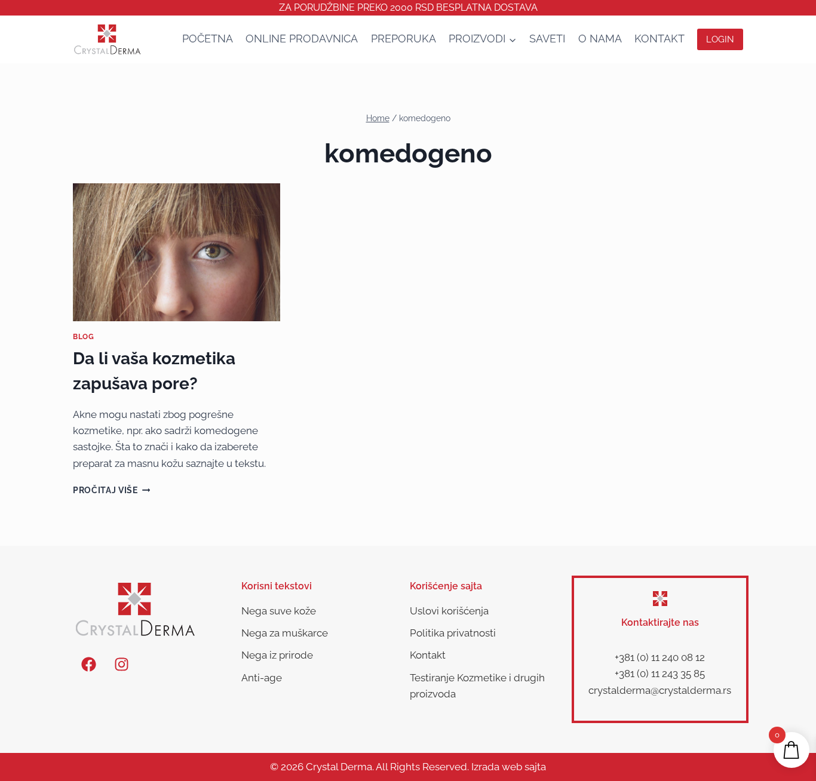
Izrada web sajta (508, 767)
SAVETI (547, 38)
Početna (207, 38)
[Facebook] (88, 664)
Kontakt (659, 38)
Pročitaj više (111, 490)
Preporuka (403, 38)
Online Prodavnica (302, 38)
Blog (83, 337)
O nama (600, 38)
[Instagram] (121, 664)
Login (720, 39)
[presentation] (176, 252)
